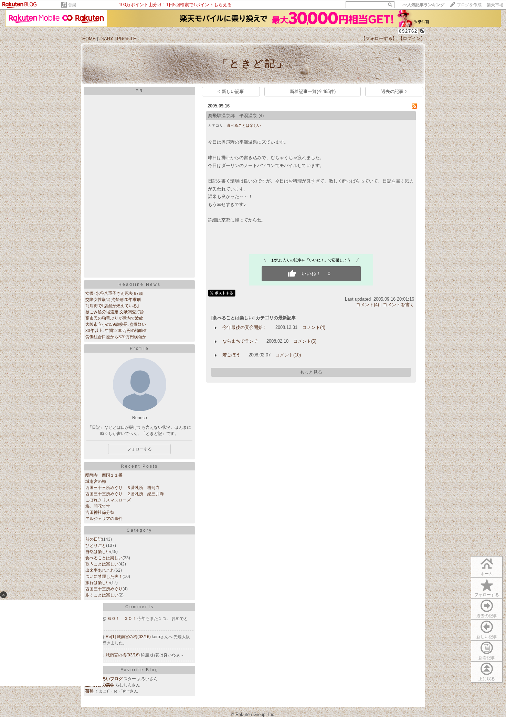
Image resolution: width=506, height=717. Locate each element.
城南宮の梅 (95, 481)
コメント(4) (367, 304)
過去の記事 (486, 615)
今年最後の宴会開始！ (244, 327)
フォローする (486, 594)
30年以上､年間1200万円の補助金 (116, 330)
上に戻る (486, 678)
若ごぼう (231, 354)
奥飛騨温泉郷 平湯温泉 (232, 115)
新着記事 (486, 657)
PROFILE (126, 38)
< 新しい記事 (231, 91)
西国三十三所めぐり (104, 588)
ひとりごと (95, 545)
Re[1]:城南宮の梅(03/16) (129, 636)
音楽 (72, 4)
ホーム (487, 573)
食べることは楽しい (104, 557)
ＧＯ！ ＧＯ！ (122, 618)
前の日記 (93, 539)
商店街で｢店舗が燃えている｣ (112, 305)
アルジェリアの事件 (104, 518)
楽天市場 (495, 4)
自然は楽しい (97, 551)
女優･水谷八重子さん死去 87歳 (114, 293)
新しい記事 (486, 636)
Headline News (139, 284)
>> (423, 4)
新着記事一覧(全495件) (313, 91)
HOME (89, 38)
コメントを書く (398, 304)
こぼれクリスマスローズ (108, 500)
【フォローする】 (379, 38)
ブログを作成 (469, 4)
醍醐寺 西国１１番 (104, 475)
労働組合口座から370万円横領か (115, 336)
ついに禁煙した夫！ (104, 576)
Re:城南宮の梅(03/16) (120, 655)
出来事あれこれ (99, 570)
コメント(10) (288, 354)
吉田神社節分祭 (99, 512)
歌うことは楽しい (101, 564)
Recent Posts (139, 466)
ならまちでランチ (240, 341)
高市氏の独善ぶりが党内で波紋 (114, 318)
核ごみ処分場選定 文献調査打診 (114, 312)
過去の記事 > (394, 91)
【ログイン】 (411, 38)
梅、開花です (97, 506)
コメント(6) (304, 341)
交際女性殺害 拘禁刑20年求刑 (113, 299)
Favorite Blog (139, 669)
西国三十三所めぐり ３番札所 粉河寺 (122, 487)
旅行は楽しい (97, 582)
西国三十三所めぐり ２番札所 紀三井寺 (124, 493)
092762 (408, 31)
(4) (261, 115)
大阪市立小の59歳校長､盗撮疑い (115, 324)
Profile (139, 348)
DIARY (106, 38)
